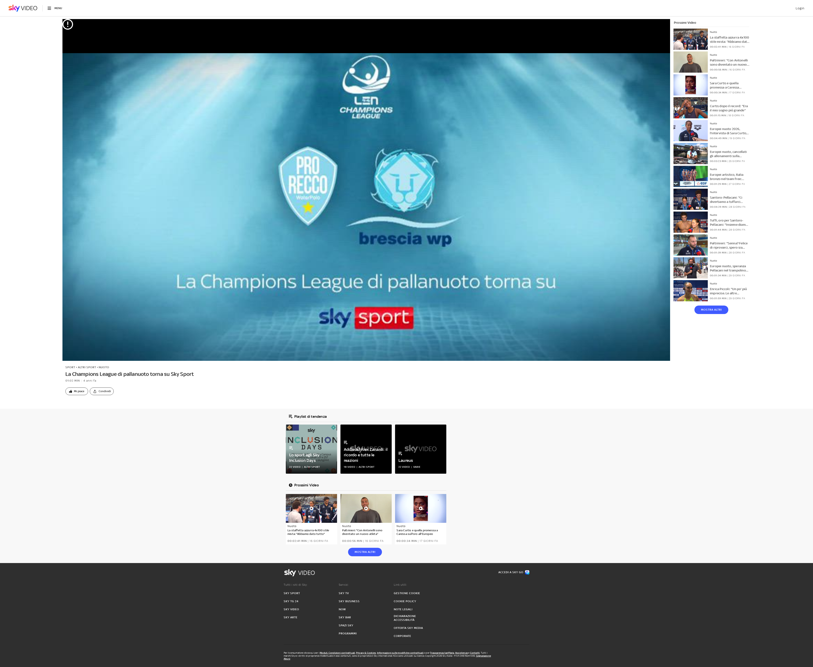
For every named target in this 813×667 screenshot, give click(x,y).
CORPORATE (402, 636)
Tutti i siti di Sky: (296, 584)
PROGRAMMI (348, 633)
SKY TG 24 (291, 601)
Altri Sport (87, 367)
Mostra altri (711, 309)
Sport (70, 367)
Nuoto (104, 367)
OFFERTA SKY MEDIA (408, 628)
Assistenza (461, 652)
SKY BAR (345, 617)
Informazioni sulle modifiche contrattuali (400, 652)
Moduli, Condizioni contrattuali (337, 652)
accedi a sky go (510, 572)
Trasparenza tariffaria (442, 652)
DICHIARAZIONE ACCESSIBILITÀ (405, 617)
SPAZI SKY (346, 625)
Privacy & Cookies (366, 652)
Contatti (475, 652)
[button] (76, 391)
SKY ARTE (290, 617)
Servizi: (344, 584)
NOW (342, 609)
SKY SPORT (292, 593)
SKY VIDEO (291, 609)
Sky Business (349, 601)
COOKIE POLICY (405, 601)
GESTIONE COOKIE (407, 593)
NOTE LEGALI (403, 609)
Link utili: (400, 584)
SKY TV (344, 593)
